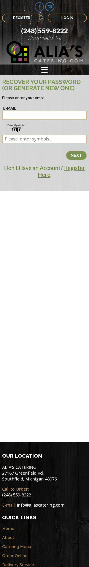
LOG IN (67, 18)
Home (8, 528)
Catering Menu (16, 546)
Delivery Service (18, 564)
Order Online (14, 555)
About (8, 537)
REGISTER (21, 18)
